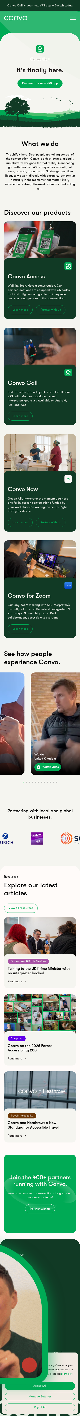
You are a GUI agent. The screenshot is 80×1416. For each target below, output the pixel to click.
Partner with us (50, 309)
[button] (72, 18)
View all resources (21, 908)
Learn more (20, 309)
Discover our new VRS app (40, 83)
